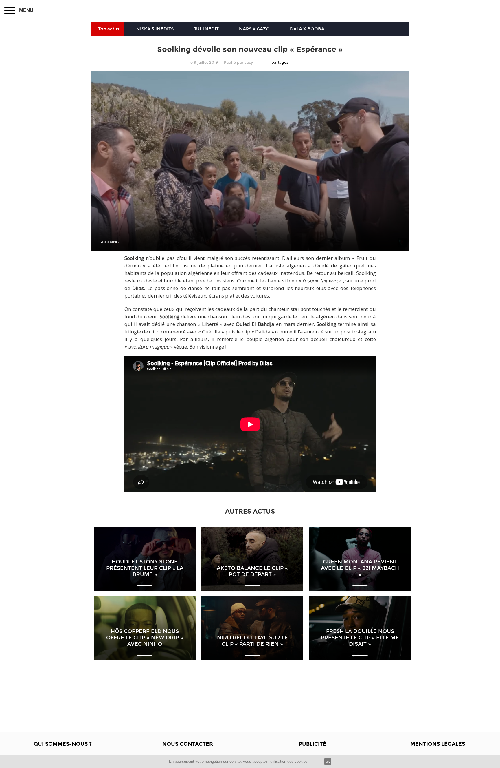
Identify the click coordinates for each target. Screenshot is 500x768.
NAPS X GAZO (254, 29)
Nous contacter (187, 744)
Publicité (312, 744)
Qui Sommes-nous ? (63, 744)
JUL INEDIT (206, 29)
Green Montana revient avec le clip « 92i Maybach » (360, 568)
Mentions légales (437, 744)
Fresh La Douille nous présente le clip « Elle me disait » (360, 637)
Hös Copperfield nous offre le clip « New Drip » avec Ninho (144, 637)
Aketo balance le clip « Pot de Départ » (252, 571)
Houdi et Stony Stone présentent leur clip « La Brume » (144, 568)
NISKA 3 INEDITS (155, 29)
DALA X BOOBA (307, 29)
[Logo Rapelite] (250, 10)
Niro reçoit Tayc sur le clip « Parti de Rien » (252, 640)
